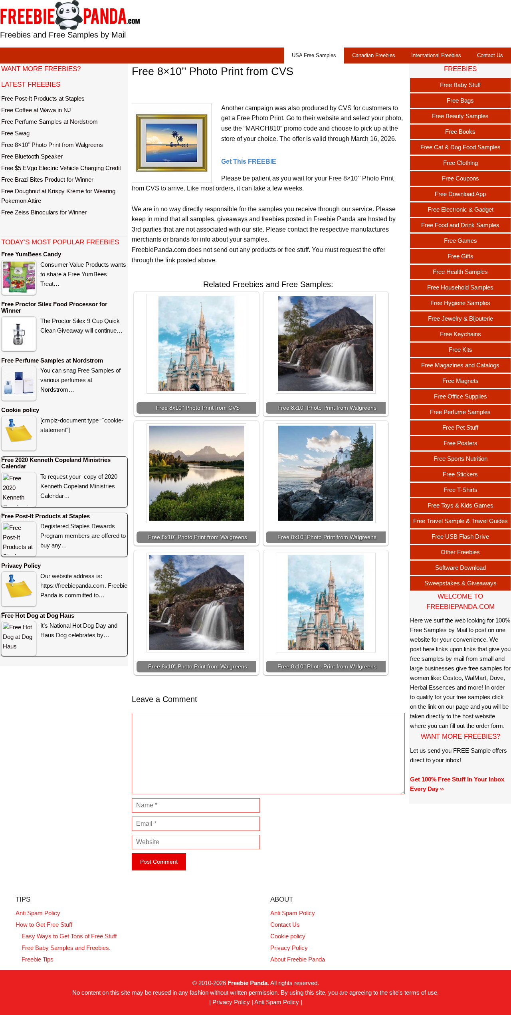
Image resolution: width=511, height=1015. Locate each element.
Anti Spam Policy (38, 913)
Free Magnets (460, 380)
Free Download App (460, 193)
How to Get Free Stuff (44, 924)
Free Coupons (460, 178)
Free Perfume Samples (460, 411)
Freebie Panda (247, 982)
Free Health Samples (460, 271)
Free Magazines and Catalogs (460, 365)
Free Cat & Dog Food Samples (460, 147)
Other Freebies (460, 552)
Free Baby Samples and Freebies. (66, 947)
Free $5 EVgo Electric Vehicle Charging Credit (61, 168)
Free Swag (15, 133)
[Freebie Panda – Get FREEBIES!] (70, 14)
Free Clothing (460, 162)
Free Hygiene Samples (460, 302)
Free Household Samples (460, 287)
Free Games (460, 240)
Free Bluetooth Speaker (32, 156)
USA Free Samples (314, 55)
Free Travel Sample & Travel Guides (460, 520)
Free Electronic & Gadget (460, 209)
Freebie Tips (37, 959)
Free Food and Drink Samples (460, 225)
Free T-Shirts (460, 489)
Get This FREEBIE (248, 161)
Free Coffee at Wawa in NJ (36, 110)
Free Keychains (460, 334)
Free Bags (460, 100)
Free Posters (460, 443)
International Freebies (436, 55)
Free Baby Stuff (460, 84)
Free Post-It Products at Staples (43, 98)
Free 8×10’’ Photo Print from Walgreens (52, 144)
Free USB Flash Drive (460, 536)
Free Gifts (460, 256)
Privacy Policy (289, 947)
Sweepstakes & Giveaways (460, 583)
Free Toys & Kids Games (460, 505)
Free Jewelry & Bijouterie (460, 318)
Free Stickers (460, 474)
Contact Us (490, 55)
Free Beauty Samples (460, 116)
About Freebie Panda (297, 959)
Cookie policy (287, 936)
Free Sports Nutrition (460, 458)
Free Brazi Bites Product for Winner (47, 179)
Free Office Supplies (460, 396)
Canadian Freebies (373, 55)
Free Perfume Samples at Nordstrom (49, 121)
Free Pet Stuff (460, 427)
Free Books (460, 131)
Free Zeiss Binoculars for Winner (44, 212)
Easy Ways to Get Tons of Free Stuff (69, 936)
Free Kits (460, 349)
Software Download (460, 567)
